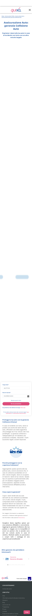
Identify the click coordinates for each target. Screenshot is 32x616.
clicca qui (22, 407)
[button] (29, 10)
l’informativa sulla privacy (19, 413)
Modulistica (21, 517)
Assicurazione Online (9, 16)
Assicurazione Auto (19, 16)
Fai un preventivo (16, 403)
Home (3, 16)
